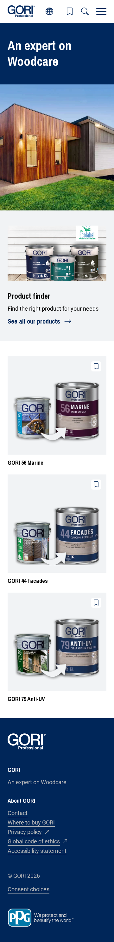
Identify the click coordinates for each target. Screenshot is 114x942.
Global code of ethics (34, 841)
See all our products (34, 321)
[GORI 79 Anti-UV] (57, 648)
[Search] (85, 11)
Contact (18, 813)
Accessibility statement (37, 850)
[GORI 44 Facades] (57, 529)
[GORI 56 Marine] (57, 411)
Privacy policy (25, 832)
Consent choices (28, 889)
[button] (69, 11)
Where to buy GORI (31, 822)
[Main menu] (101, 11)
